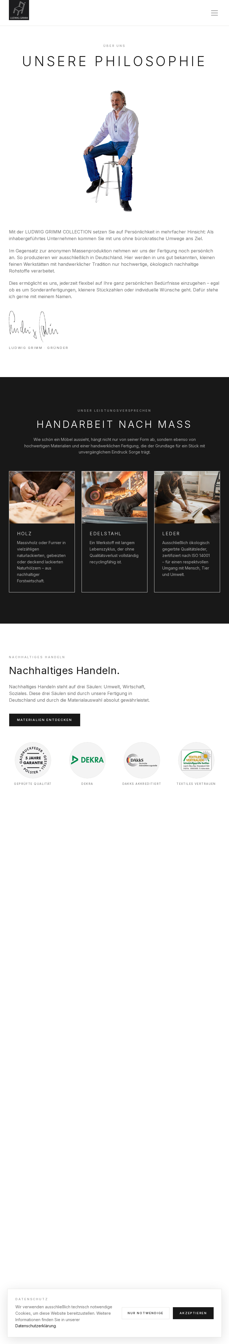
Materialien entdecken (44, 720)
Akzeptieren (193, 1313)
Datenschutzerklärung (35, 1325)
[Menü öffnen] (214, 12)
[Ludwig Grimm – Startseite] (19, 11)
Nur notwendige (146, 1313)
